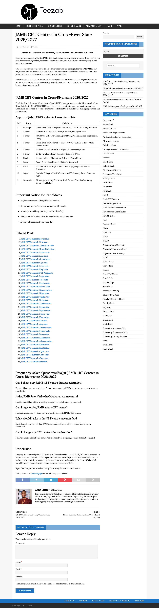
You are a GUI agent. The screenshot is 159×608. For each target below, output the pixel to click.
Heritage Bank (109, 178)
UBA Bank (107, 315)
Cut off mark (74, 26)
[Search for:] (123, 65)
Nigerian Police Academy (113, 253)
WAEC (105, 340)
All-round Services (111, 141)
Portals (106, 270)
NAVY (105, 237)
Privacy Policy (98, 601)
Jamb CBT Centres (111, 199)
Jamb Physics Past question (114, 207)
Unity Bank (108, 324)
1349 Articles (56, 490)
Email (18, 569)
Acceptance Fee (109, 120)
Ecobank (106, 158)
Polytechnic (108, 266)
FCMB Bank (108, 162)
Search (106, 33)
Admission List (94, 26)
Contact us (69, 601)
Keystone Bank (109, 224)
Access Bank (108, 124)
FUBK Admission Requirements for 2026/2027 (123, 88)
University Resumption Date (115, 336)
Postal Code (108, 278)
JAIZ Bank (107, 191)
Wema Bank (108, 345)
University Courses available (115, 332)
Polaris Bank (108, 261)
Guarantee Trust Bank (112, 174)
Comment (20, 543)
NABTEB (107, 232)
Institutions (108, 182)
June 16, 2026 (24, 47)
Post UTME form (34, 26)
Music (105, 228)
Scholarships (108, 282)
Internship (107, 187)
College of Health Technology (116, 149)
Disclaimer (139, 601)
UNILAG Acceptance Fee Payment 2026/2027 (122, 106)
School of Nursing (111, 291)
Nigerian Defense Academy (114, 249)
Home (18, 26)
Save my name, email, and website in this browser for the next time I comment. (51, 584)
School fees (55, 26)
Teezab (35, 47)
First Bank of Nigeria (112, 170)
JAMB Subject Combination (114, 212)
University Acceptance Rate (114, 328)
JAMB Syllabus (109, 216)
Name (18, 562)
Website (19, 576)
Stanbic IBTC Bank (111, 295)
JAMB (109, 26)
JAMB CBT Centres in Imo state (33, 361)
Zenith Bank (108, 349)
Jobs (105, 220)
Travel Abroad (109, 311)
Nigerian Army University (114, 245)
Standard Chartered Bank (114, 299)
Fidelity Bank (108, 166)
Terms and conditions (119, 601)
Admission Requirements (114, 133)
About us (83, 601)
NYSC (119, 26)
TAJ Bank (107, 307)
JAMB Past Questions (112, 203)
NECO (106, 241)
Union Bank (108, 320)
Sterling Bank (109, 303)
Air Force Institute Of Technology (117, 137)
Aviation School (109, 145)
